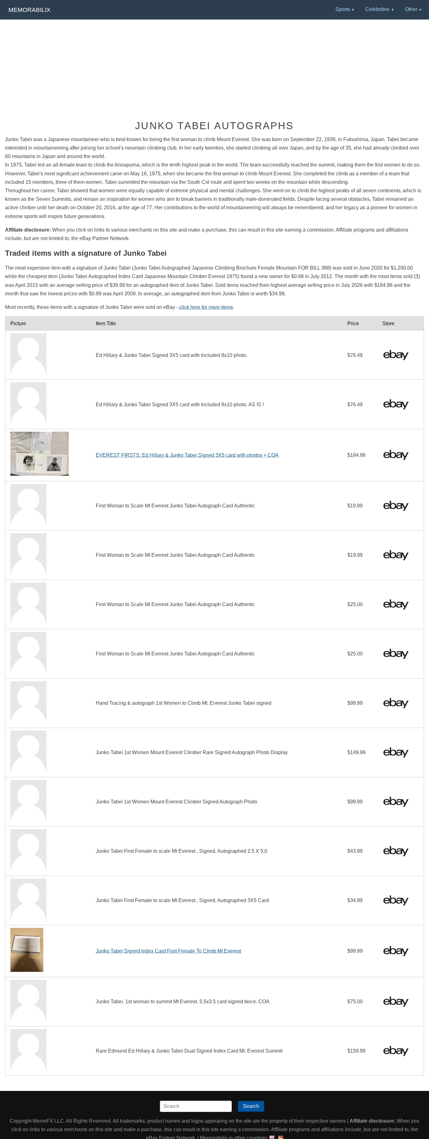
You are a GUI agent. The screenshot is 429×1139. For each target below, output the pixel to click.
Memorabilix (29, 10)
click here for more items (206, 307)
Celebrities (377, 9)
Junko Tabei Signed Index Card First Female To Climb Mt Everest (168, 951)
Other (411, 9)
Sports (342, 9)
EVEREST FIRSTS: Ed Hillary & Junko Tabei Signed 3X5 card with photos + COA (187, 455)
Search (251, 1106)
